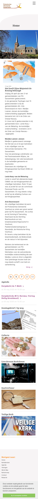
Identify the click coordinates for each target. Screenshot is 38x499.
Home (3, 460)
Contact (4, 475)
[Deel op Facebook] (21, 276)
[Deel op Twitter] (16, 276)
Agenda (4, 465)
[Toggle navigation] (34, 3)
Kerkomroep (5, 472)
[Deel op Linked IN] (10, 276)
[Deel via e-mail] (32, 276)
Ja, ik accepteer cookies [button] (19, 495)
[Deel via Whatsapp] (27, 276)
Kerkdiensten (6, 462)
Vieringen (4, 467)
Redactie (4, 477)
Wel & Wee (5, 470)
